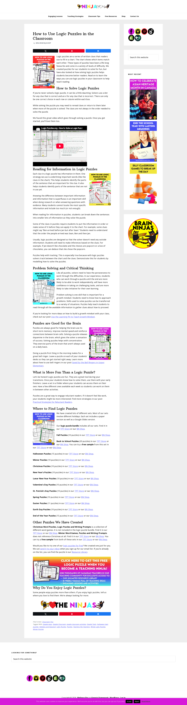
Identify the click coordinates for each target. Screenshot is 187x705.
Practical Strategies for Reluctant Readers (52, 402)
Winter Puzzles (38, 629)
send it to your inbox (50, 548)
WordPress (114, 697)
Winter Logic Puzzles (98, 627)
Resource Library (79, 552)
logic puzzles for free (73, 545)
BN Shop (81, 429)
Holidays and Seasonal (47, 627)
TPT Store (65, 429)
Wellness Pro (82, 697)
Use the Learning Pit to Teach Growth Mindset (73, 316)
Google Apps (47, 624)
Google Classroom (59, 624)
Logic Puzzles (61, 627)
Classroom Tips (47, 622)
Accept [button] (129, 701)
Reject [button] (137, 701)
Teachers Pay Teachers (81, 627)
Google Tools (91, 624)
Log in (122, 697)
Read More (146, 701)
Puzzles (69, 627)
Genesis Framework (100, 697)
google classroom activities (76, 624)
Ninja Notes (93, 6)
